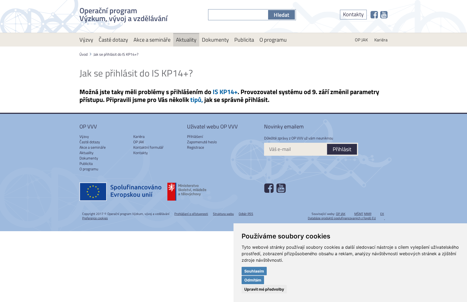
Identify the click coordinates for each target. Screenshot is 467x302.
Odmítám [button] (252, 280)
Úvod (83, 54)
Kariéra (381, 39)
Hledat (281, 15)
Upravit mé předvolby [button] (264, 289)
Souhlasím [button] (254, 271)
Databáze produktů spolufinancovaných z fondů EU (342, 218)
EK (382, 213)
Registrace (195, 147)
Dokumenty (215, 39)
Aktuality (186, 39)
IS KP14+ (225, 92)
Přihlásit (342, 149)
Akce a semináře (152, 39)
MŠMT (358, 213)
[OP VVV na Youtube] (384, 14)
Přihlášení (195, 136)
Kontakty (353, 14)
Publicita (244, 39)
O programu (273, 39)
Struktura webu (223, 213)
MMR (367, 213)
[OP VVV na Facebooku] (374, 14)
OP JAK (361, 39)
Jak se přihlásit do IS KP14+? (116, 54)
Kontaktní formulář (148, 147)
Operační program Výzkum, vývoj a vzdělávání (123, 13)
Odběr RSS (246, 213)
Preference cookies (95, 218)
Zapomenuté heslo (202, 142)
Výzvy (86, 39)
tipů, (196, 99)
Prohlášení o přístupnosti (191, 213)
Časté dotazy (113, 39)
